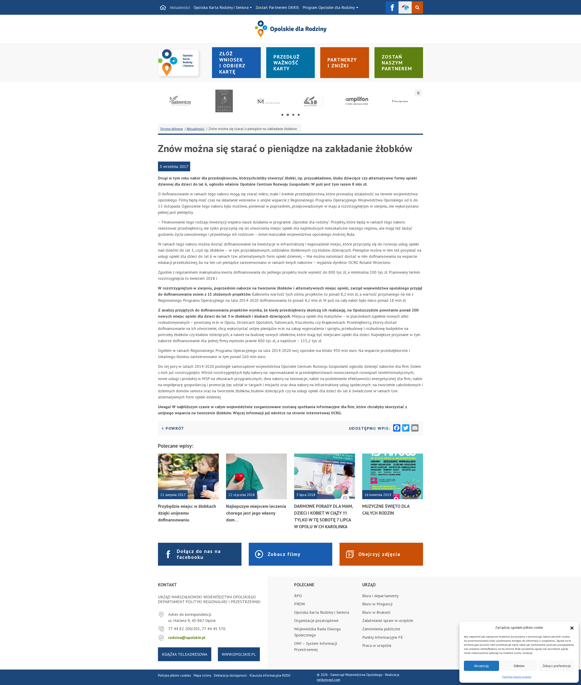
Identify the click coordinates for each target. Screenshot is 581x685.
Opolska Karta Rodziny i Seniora (221, 7)
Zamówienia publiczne (381, 628)
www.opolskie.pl (239, 654)
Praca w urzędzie (376, 645)
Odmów (519, 666)
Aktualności (180, 7)
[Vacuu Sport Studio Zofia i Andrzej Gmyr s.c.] (401, 101)
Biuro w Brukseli (376, 612)
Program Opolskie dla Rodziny (329, 7)
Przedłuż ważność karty (286, 63)
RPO (298, 595)
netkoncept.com (328, 680)
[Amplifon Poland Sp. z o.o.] (357, 101)
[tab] (282, 115)
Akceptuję (481, 666)
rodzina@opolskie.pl (186, 637)
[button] (572, 627)
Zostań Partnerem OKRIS (277, 7)
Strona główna (171, 128)
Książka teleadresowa (184, 654)
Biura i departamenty (380, 595)
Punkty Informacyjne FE (382, 637)
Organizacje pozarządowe (316, 620)
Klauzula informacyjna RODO (270, 675)
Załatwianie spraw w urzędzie (387, 620)
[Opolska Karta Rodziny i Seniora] (182, 62)
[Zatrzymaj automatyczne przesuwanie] (418, 92)
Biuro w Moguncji (377, 603)
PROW (299, 603)
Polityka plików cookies (516, 676)
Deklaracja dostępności (230, 675)
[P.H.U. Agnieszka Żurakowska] (224, 101)
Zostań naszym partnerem (397, 63)
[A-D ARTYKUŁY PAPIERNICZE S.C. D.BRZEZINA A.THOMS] (312, 101)
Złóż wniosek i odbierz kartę (232, 62)
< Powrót (173, 428)
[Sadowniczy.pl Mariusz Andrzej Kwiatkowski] (180, 101)
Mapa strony (202, 675)
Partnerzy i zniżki (342, 62)
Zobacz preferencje (556, 666)
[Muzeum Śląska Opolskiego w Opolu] (268, 101)
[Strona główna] (163, 7)
